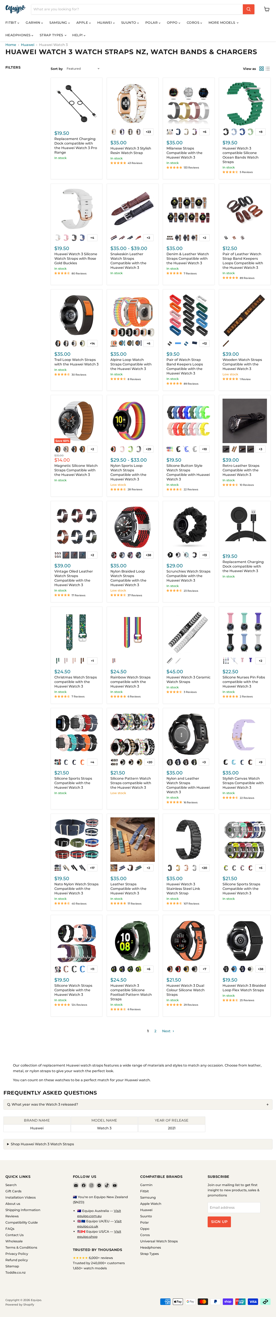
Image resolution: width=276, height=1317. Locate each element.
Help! (78, 35)
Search (11, 1185)
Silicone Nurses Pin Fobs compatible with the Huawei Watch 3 (244, 681)
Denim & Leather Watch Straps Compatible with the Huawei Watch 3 (187, 258)
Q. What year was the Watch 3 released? (42, 1104)
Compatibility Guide (21, 1222)
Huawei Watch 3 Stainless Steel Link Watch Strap (183, 888)
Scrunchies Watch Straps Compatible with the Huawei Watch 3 (188, 575)
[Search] (248, 9)
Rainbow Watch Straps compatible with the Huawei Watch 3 (130, 681)
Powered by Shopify (19, 1304)
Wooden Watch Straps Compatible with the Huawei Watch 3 (242, 364)
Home (10, 45)
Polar (152, 22)
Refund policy (16, 1260)
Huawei (105, 22)
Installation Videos (20, 1197)
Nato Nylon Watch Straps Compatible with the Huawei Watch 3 (76, 888)
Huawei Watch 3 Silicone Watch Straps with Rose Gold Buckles (75, 258)
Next (166, 1031)
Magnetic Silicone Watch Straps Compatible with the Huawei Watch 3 (76, 470)
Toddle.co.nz (15, 1272)
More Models (222, 22)
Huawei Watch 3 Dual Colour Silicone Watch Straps (185, 990)
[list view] (268, 69)
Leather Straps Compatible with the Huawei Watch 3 (128, 888)
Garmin (33, 22)
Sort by (57, 69)
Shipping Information (22, 1210)
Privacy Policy (16, 1254)
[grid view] (262, 69)
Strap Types (52, 35)
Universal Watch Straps (159, 1241)
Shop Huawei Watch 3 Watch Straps (42, 1144)
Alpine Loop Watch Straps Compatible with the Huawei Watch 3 (131, 364)
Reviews (12, 1216)
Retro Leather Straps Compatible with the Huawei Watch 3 (241, 470)
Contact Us (14, 1235)
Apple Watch (150, 1204)
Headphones (18, 35)
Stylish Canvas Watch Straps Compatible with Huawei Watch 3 (243, 783)
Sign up (219, 1221)
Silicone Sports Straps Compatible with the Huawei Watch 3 (73, 783)
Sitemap (12, 1266)
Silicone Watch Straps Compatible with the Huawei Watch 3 (73, 990)
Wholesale (14, 1241)
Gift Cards (13, 1191)
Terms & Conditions (21, 1247)
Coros (193, 22)
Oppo (173, 22)
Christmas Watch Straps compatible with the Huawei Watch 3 (75, 681)
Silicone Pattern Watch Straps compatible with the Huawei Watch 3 (130, 783)
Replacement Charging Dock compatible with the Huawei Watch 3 (243, 566)
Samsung (58, 22)
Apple (82, 22)
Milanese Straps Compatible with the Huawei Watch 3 (184, 152)
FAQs (9, 1229)
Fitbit (11, 22)
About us (12, 1204)
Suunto (129, 22)
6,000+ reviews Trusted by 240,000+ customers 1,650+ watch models (99, 1263)
